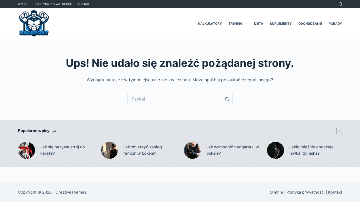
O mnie (23, 4)
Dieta (258, 24)
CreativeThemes (71, 192)
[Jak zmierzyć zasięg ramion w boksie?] (109, 150)
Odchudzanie (310, 24)
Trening (235, 24)
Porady (335, 24)
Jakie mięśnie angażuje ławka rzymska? (311, 150)
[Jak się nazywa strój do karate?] (26, 150)
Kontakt (84, 4)
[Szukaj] (340, 4)
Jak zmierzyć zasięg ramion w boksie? (142, 150)
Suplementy (281, 24)
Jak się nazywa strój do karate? (62, 150)
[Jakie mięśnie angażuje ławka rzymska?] (275, 150)
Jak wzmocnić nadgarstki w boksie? (232, 150)
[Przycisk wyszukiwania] (227, 99)
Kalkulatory (210, 24)
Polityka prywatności (53, 4)
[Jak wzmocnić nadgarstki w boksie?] (192, 150)
